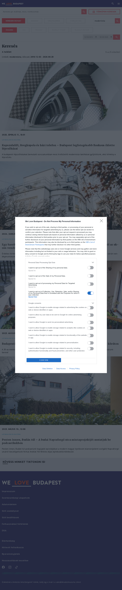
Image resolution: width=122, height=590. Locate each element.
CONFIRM (43, 360)
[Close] (102, 221)
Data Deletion (47, 369)
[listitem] (61, 262)
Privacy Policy (74, 369)
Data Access (61, 369)
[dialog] (61, 295)
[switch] (90, 267)
